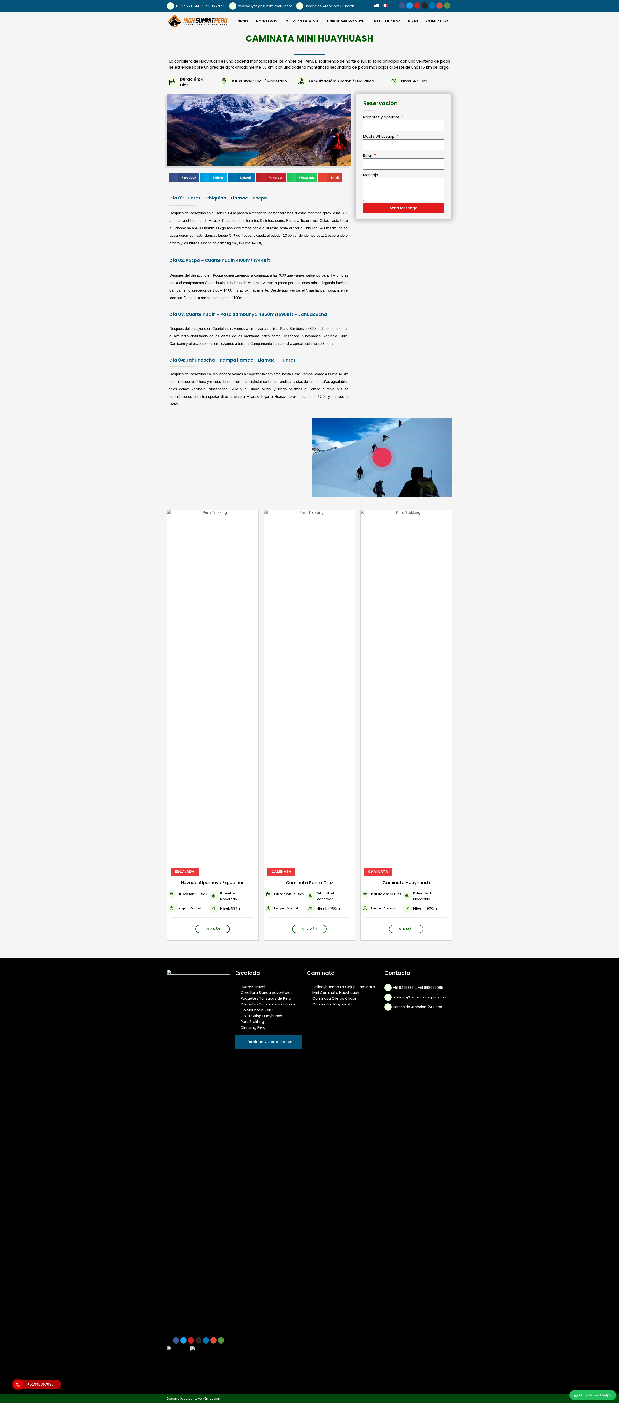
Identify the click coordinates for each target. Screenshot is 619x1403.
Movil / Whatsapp (379, 136)
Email (368, 155)
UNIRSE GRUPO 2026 (345, 21)
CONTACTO (437, 21)
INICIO (242, 21)
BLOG (413, 21)
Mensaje (371, 174)
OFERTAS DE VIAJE (302, 21)
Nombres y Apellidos (382, 116)
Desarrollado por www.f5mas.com (194, 1398)
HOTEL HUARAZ (386, 21)
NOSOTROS (267, 21)
